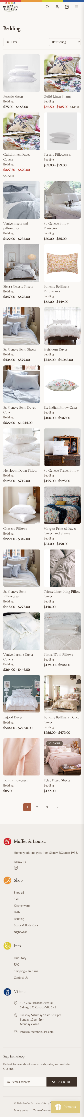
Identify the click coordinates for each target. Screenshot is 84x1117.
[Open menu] (77, 7)
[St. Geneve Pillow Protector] (62, 200)
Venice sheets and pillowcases (15, 225)
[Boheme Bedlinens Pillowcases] (62, 263)
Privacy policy (21, 1110)
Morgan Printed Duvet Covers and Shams (60, 530)
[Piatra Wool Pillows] (62, 631)
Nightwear (20, 932)
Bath (17, 912)
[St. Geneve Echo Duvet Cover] (21, 384)
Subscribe (61, 1082)
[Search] (47, 7)
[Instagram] (47, 868)
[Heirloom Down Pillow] (21, 447)
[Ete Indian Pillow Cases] (62, 384)
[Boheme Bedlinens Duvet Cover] (62, 693)
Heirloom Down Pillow (20, 470)
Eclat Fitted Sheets (57, 780)
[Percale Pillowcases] (62, 131)
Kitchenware (22, 905)
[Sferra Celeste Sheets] (21, 263)
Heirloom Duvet (55, 349)
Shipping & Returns (26, 971)
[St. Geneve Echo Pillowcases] (21, 568)
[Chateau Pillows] (21, 505)
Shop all (19, 892)
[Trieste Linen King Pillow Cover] (62, 568)
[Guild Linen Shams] (62, 73)
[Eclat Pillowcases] (21, 756)
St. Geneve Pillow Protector (56, 225)
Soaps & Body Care (26, 925)
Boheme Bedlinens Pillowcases (57, 288)
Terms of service (42, 1110)
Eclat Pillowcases (15, 780)
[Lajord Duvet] (21, 693)
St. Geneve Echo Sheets (19, 349)
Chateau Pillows (15, 528)
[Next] (57, 807)
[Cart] (67, 7)
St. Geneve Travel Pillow (61, 470)
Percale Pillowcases (57, 154)
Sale (16, 899)
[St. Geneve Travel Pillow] (62, 447)
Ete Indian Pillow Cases (60, 407)
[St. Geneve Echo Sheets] (21, 326)
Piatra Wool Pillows (58, 654)
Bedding (19, 918)
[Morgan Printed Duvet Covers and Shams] (62, 505)
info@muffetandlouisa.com (37, 1032)
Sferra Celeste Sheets (18, 286)
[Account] (57, 7)
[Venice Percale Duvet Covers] (21, 631)
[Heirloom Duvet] (62, 326)
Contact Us (21, 977)
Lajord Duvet (12, 717)
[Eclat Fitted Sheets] (62, 756)
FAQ (16, 964)
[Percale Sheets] (21, 73)
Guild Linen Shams (57, 96)
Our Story (20, 958)
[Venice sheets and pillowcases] (21, 200)
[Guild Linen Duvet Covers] (21, 131)
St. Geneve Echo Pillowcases (14, 593)
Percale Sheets (13, 96)
